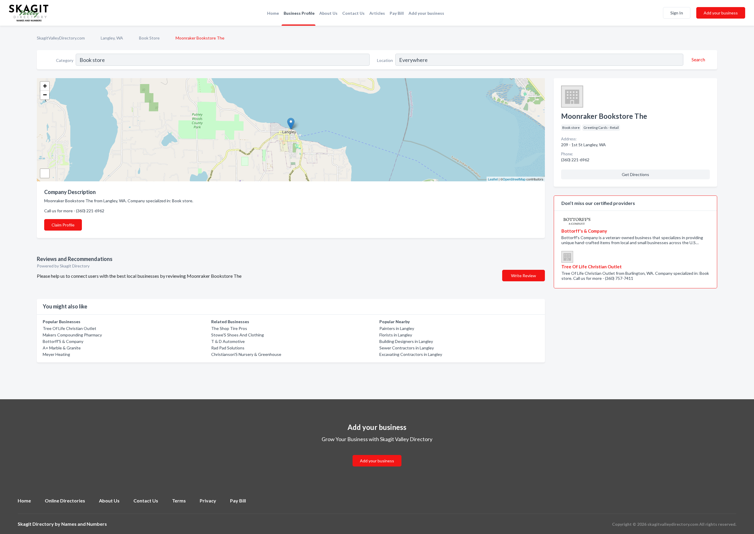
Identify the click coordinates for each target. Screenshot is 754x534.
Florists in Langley (395, 334)
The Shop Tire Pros (229, 328)
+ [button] (45, 86)
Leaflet (493, 179)
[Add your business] (377, 453)
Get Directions (635, 174)
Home (273, 13)
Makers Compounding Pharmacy (72, 334)
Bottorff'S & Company (63, 341)
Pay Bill (397, 13)
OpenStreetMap (514, 179)
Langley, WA (112, 37)
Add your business (426, 13)
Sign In (676, 12)
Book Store (149, 37)
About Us (328, 13)
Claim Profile (63, 224)
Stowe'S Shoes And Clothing (237, 334)
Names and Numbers (84, 524)
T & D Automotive (228, 341)
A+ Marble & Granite (62, 347)
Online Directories (65, 500)
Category (64, 60)
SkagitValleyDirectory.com (61, 37)
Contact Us (353, 13)
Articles (377, 13)
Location (385, 60)
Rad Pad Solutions (227, 347)
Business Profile (299, 13)
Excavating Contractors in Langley (410, 354)
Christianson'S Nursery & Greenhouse (246, 354)
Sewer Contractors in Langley (406, 347)
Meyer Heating (56, 354)
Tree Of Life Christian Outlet (69, 328)
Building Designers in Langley (406, 341)
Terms (179, 500)
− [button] (45, 94)
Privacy (208, 500)
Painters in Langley (396, 328)
